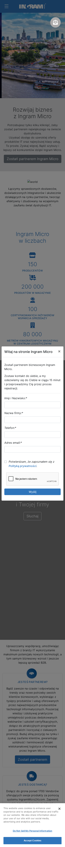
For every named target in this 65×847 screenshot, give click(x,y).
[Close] (59, 808)
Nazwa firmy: (13, 413)
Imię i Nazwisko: (15, 398)
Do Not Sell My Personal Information (32, 830)
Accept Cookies (32, 840)
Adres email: (13, 442)
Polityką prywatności (22, 466)
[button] (55, 22)
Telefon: (10, 428)
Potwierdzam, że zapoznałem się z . (31, 464)
